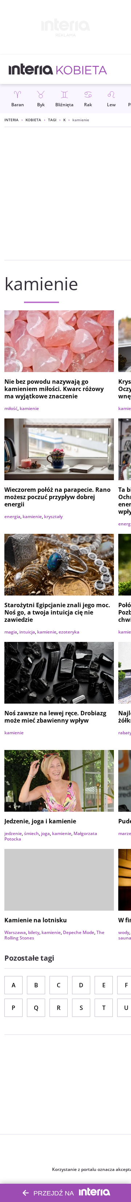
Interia (11, 119)
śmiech (31, 833)
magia (10, 632)
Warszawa (15, 932)
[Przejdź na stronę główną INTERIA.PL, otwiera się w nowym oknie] (31, 69)
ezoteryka (69, 632)
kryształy (53, 516)
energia (12, 516)
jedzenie (13, 833)
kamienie (29, 408)
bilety (33, 932)
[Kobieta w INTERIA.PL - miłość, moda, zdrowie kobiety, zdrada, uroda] (81, 69)
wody (123, 932)
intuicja (27, 632)
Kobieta (33, 119)
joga (45, 833)
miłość (10, 408)
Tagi (52, 119)
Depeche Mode (78, 932)
